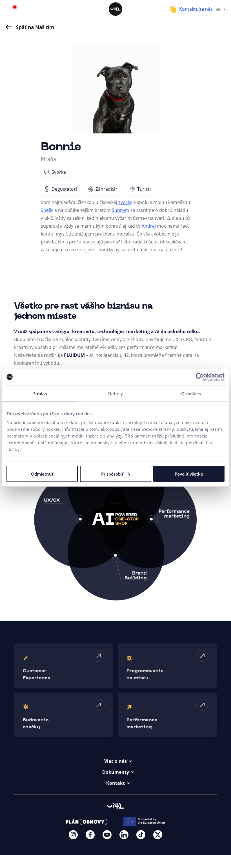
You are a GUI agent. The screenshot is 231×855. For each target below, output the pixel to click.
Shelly (47, 210)
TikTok (140, 834)
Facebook (90, 834)
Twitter (157, 834)
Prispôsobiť (112, 474)
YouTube (107, 834)
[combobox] (220, 9)
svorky (125, 202)
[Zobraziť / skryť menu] (9, 9)
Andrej (149, 226)
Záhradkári (107, 189)
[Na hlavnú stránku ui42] (115, 9)
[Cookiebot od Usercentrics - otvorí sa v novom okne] (200, 377)
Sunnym (120, 210)
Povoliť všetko (189, 474)
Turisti (144, 189)
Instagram (73, 834)
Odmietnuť (42, 474)
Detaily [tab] (115, 393)
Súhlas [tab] (40, 393)
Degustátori (64, 189)
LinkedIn (123, 834)
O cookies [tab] (191, 393)
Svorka (59, 172)
